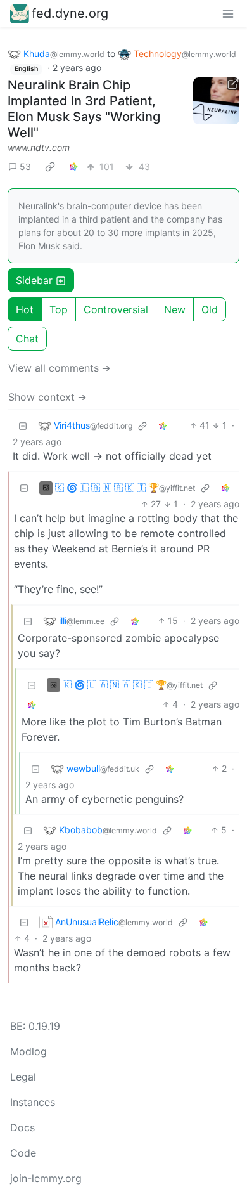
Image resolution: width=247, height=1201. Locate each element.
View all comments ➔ (59, 367)
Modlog (28, 1051)
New (175, 309)
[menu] (228, 13)
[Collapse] (23, 425)
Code (23, 1152)
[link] (50, 166)
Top (58, 309)
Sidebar (34, 280)
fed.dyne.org (70, 13)
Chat (27, 338)
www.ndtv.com (39, 147)
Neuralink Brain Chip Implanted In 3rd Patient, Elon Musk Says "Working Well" (84, 108)
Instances (32, 1102)
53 (25, 166)
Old (209, 309)
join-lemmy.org (46, 1178)
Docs (22, 1127)
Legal (23, 1076)
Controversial (116, 309)
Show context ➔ (47, 397)
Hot (25, 309)
